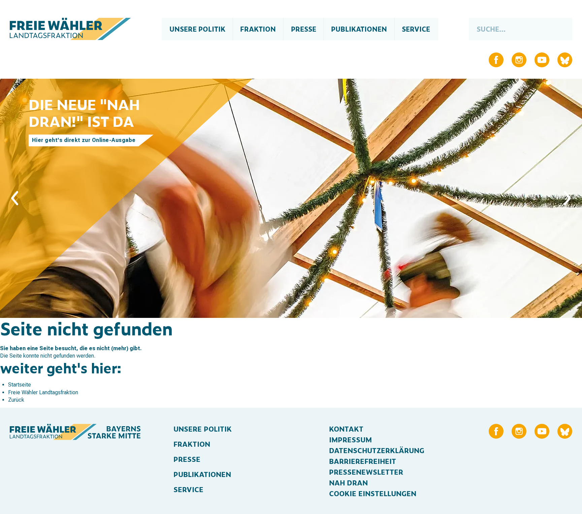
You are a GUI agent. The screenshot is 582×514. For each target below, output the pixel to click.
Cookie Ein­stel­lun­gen (372, 493)
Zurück (16, 400)
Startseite (19, 384)
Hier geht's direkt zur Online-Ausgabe (83, 140)
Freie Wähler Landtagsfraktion (43, 392)
